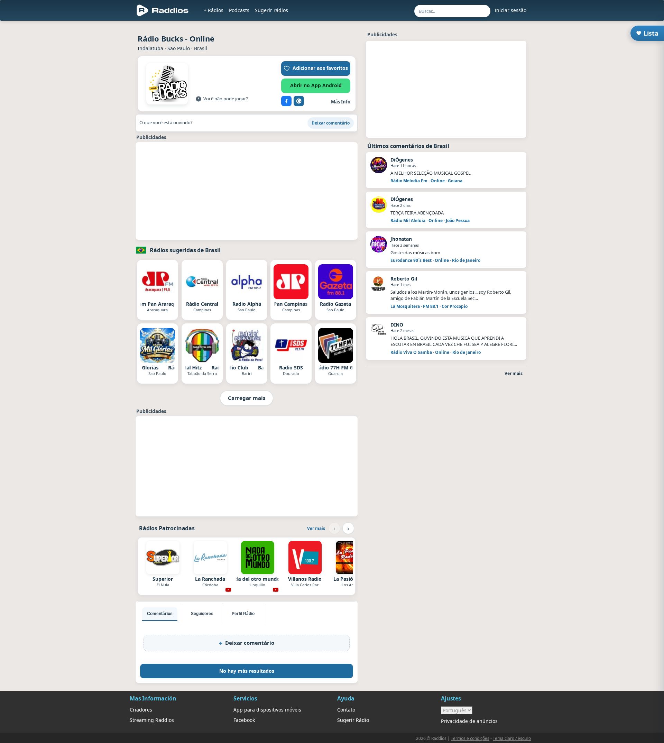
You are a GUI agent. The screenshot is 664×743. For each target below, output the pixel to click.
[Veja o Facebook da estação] (286, 101)
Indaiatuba (150, 48)
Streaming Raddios (152, 720)
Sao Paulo (178, 48)
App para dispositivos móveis (267, 709)
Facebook (244, 720)
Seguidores (202, 613)
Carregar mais (246, 397)
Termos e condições (470, 738)
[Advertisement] (98, 128)
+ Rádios (213, 10)
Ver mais (316, 528)
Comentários (160, 613)
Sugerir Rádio (353, 720)
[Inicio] (162, 10)
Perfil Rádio (243, 613)
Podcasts (239, 10)
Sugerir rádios (271, 10)
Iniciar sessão (510, 10)
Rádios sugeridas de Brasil (185, 250)
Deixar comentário (331, 123)
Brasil (200, 48)
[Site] (299, 101)
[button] (315, 68)
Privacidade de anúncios (469, 721)
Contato (346, 709)
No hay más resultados (246, 671)
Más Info (340, 102)
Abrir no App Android (316, 85)
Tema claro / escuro (512, 738)
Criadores (141, 709)
